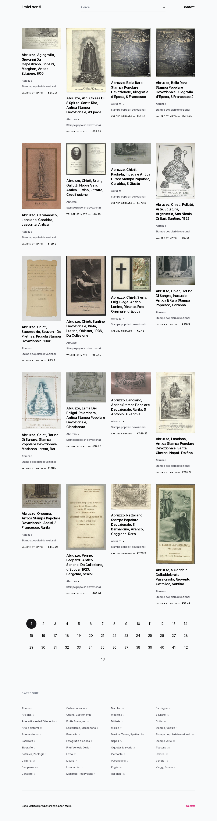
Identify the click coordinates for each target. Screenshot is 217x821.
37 (126, 647)
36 (115, 647)
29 (31, 647)
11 (150, 624)
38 (138, 647)
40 (162, 647)
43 (102, 659)
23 (126, 635)
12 (162, 624)
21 (102, 635)
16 (43, 635)
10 (138, 624)
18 (67, 635)
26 (162, 635)
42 (186, 647)
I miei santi (31, 7)
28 (186, 635)
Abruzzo (27, 80)
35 (102, 647)
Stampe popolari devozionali (39, 86)
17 (55, 635)
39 (150, 647)
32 (67, 647)
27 (174, 635)
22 (114, 635)
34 (91, 647)
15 (31, 635)
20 (91, 635)
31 (55, 647)
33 (79, 647)
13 (173, 624)
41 (174, 647)
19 (79, 635)
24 (138, 635)
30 (43, 647)
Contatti (188, 7)
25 (150, 635)
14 (186, 624)
